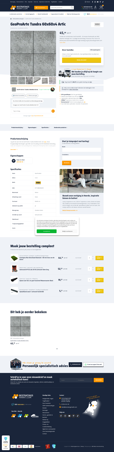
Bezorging (12, 2)
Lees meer (62, 42)
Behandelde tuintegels (18, 18)
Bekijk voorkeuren (67, 231)
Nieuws (88, 2)
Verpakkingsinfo (96, 50)
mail (32, 115)
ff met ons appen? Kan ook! (94, 364)
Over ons (36, 2)
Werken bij (45, 419)
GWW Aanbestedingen (48, 405)
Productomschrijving (17, 127)
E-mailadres (65, 154)
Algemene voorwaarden (48, 429)
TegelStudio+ (54, 2)
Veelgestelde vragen (47, 398)
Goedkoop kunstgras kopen (41, 255)
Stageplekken (46, 422)
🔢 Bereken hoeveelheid (18, 95)
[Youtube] (97, 2)
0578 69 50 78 (88, 7)
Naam (63, 146)
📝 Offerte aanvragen (32, 95)
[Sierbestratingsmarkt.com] (26, 415)
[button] (6, 442)
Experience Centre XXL (44, 2)
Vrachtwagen (101, 7)
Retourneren (45, 412)
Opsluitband (32, 289)
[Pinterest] (99, 2)
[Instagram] (94, 2)
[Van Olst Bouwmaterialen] (34, 415)
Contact (60, 2)
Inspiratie (30, 2)
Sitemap (82, 446)
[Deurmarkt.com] (20, 415)
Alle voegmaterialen (38, 267)
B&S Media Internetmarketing (98, 446)
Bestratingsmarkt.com (75, 446)
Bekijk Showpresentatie (69, 210)
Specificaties (45, 127)
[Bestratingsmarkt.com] (13, 415)
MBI (91, 82)
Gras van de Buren (24, 255)
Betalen (44, 408)
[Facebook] (92, 2)
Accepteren (46, 231)
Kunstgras (31, 255)
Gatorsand (29, 267)
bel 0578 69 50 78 (39, 115)
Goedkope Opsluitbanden (42, 289)
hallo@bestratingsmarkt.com (69, 407)
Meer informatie (73, 89)
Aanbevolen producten (60, 127)
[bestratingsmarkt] (25, 396)
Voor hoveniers (46, 403)
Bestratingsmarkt (24, 289)
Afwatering (34, 278)
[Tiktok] (77, 415)
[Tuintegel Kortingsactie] (27, 333)
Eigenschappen (32, 127)
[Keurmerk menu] (8, 436)
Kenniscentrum (20, 2)
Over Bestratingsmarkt (48, 431)
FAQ (26, 2)
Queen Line (22, 278)
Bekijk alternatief (81, 60)
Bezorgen (45, 410)
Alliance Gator (23, 267)
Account (95, 8)
